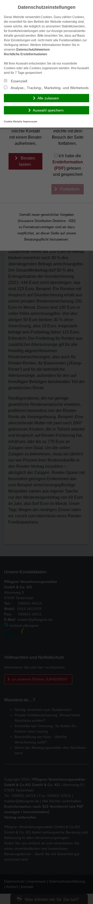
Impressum (30, 121)
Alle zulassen (48, 98)
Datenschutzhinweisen (33, 49)
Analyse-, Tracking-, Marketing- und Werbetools (49, 88)
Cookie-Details (13, 121)
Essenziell (18, 81)
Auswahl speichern (48, 110)
